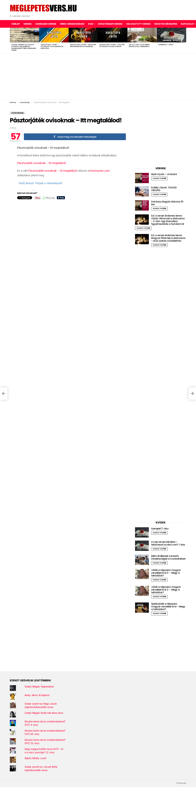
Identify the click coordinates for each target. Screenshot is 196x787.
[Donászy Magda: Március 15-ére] (142, 205)
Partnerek (181, 783)
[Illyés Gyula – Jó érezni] (142, 178)
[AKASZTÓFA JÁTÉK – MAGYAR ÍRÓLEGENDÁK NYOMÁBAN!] (83, 35)
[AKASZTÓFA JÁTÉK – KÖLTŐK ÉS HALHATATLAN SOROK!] (112, 35)
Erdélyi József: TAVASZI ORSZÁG (164, 189)
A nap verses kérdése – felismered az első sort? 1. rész (168, 543)
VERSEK (27, 23)
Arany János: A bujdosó (37, 695)
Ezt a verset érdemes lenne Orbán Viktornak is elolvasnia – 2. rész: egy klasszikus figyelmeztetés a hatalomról (168, 220)
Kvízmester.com (100, 170)
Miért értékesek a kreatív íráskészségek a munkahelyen (168, 557)
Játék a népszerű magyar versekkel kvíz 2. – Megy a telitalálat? (166, 589)
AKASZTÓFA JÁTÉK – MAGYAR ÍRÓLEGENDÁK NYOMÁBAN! (83, 45)
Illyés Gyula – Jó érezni (164, 174)
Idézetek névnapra (165, 23)
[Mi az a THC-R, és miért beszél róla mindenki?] (142, 35)
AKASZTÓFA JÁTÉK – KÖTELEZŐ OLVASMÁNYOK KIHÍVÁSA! (52, 46)
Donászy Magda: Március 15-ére (167, 203)
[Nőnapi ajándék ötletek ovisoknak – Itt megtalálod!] (3, 393)
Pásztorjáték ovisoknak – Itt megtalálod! (41, 163)
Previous (11, 40)
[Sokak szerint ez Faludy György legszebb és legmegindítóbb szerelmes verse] (24, 35)
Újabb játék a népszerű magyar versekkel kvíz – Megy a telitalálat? (168, 606)
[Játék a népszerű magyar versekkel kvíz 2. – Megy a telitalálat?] (142, 591)
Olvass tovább (159, 178)
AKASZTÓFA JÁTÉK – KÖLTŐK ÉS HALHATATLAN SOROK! (112, 45)
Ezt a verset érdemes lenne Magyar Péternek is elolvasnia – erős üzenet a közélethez (168, 238)
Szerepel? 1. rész (165, 44)
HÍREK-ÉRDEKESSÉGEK (72, 23)
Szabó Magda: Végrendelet (39, 686)
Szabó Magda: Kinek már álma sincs (44, 713)
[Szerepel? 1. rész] (171, 35)
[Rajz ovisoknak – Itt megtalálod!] (192, 393)
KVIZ (90, 23)
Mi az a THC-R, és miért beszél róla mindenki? (139, 45)
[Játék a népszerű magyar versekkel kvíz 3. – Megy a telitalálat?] (142, 574)
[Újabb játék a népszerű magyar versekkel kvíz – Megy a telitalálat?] (142, 607)
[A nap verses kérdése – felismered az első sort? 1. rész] (142, 546)
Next (184, 40)
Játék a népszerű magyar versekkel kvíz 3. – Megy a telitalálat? (166, 572)
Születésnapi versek (110, 23)
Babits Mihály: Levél (35, 758)
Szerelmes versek (45, 23)
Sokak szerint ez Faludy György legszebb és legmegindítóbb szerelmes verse (23, 47)
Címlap (15, 23)
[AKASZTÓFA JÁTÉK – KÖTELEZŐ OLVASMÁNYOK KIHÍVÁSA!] (54, 35)
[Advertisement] (98, 76)
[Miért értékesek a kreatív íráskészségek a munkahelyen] (142, 560)
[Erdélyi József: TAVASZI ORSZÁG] (142, 191)
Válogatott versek (138, 23)
